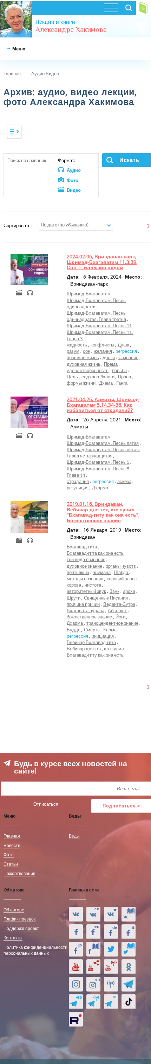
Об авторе (14, 909)
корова (74, 585)
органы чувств (121, 566)
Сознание (128, 357)
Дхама (106, 383)
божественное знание (89, 617)
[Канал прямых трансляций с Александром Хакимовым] (111, 966)
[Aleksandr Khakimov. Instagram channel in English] (93, 984)
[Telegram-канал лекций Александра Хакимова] (76, 1001)
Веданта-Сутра (119, 604)
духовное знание (84, 566)
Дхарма (100, 487)
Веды (74, 836)
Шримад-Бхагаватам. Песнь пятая (103, 443)
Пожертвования (19, 873)
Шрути (73, 598)
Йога (120, 617)
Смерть (92, 629)
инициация (103, 636)
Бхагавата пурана (85, 610)
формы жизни (81, 383)
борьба (119, 370)
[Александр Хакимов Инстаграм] (76, 984)
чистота (93, 585)
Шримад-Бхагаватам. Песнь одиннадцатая (96, 303)
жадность (77, 345)
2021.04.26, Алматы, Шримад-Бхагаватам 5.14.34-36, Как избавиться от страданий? (103, 404)
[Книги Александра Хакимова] (129, 914)
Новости (12, 845)
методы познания (85, 578)
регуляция (77, 487)
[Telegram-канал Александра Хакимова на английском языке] (111, 1001)
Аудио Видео (45, 73)
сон (86, 351)
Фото (9, 854)
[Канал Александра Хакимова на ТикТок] (129, 1001)
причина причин (83, 604)
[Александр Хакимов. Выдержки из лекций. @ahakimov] (76, 931)
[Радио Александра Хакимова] (111, 984)
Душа (123, 345)
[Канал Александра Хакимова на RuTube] (76, 1019)
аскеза (124, 481)
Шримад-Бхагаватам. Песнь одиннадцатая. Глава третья (96, 316)
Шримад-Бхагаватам (89, 293)
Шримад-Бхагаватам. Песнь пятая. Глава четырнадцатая (103, 452)
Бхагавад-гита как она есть (95, 553)
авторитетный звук (86, 591)
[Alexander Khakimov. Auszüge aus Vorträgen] (111, 931)
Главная (12, 73)
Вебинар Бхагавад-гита (91, 642)
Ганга (121, 383)
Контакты (13, 937)
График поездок (19, 919)
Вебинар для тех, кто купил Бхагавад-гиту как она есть (95, 651)
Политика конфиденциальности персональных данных (35, 950)
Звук (114, 591)
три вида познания (86, 559)
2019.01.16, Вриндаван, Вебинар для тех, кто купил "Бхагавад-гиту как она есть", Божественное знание (103, 511)
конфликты (102, 345)
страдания (78, 481)
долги (109, 357)
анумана (102, 572)
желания (103, 351)
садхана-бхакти (97, 376)
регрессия (126, 351)
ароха (129, 591)
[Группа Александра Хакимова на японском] (76, 949)
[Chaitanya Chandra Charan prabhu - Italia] (129, 931)
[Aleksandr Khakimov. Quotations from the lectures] (93, 914)
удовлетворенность (88, 370)
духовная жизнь (83, 364)
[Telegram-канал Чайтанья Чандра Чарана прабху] (93, 1001)
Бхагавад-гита (82, 547)
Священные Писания (106, 598)
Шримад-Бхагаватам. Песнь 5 (98, 462)
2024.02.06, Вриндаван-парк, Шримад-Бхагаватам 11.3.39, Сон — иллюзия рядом (102, 262)
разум (73, 351)
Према (111, 364)
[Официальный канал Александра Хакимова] (76, 966)
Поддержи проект (21, 928)
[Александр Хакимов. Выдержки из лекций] (76, 914)
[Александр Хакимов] (111, 914)
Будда (73, 629)
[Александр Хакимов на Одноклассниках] (129, 966)
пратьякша (78, 572)
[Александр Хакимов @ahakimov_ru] (111, 949)
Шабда (121, 572)
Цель (72, 376)
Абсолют (117, 610)
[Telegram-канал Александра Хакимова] (129, 984)
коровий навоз (122, 578)
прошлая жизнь (83, 357)
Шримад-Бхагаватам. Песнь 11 (99, 325)
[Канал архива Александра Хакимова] (93, 966)
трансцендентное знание (112, 623)
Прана (124, 376)
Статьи (11, 864)
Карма (110, 629)
